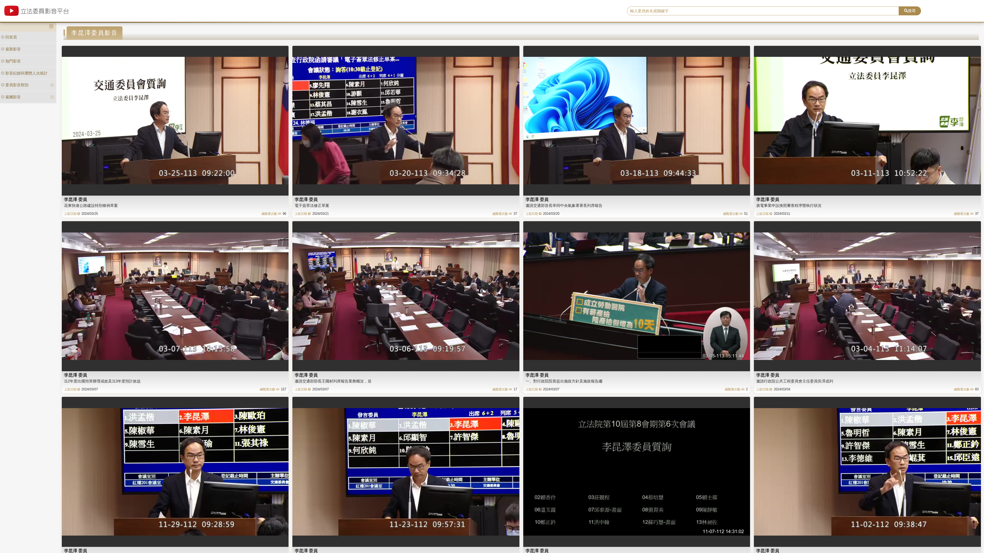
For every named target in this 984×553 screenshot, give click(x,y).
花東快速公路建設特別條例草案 (91, 205)
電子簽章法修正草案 (312, 205)
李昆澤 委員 (75, 199)
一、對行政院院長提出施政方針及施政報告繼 (564, 381)
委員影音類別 (16, 85)
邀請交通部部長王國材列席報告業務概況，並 (333, 381)
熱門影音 (13, 61)
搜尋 (912, 10)
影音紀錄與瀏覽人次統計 (26, 73)
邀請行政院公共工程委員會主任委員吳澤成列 (794, 381)
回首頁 (11, 37)
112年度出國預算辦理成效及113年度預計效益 (102, 381)
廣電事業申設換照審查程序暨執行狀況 (789, 205)
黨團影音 (13, 97)
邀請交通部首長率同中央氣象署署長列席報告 (564, 205)
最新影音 (13, 49)
